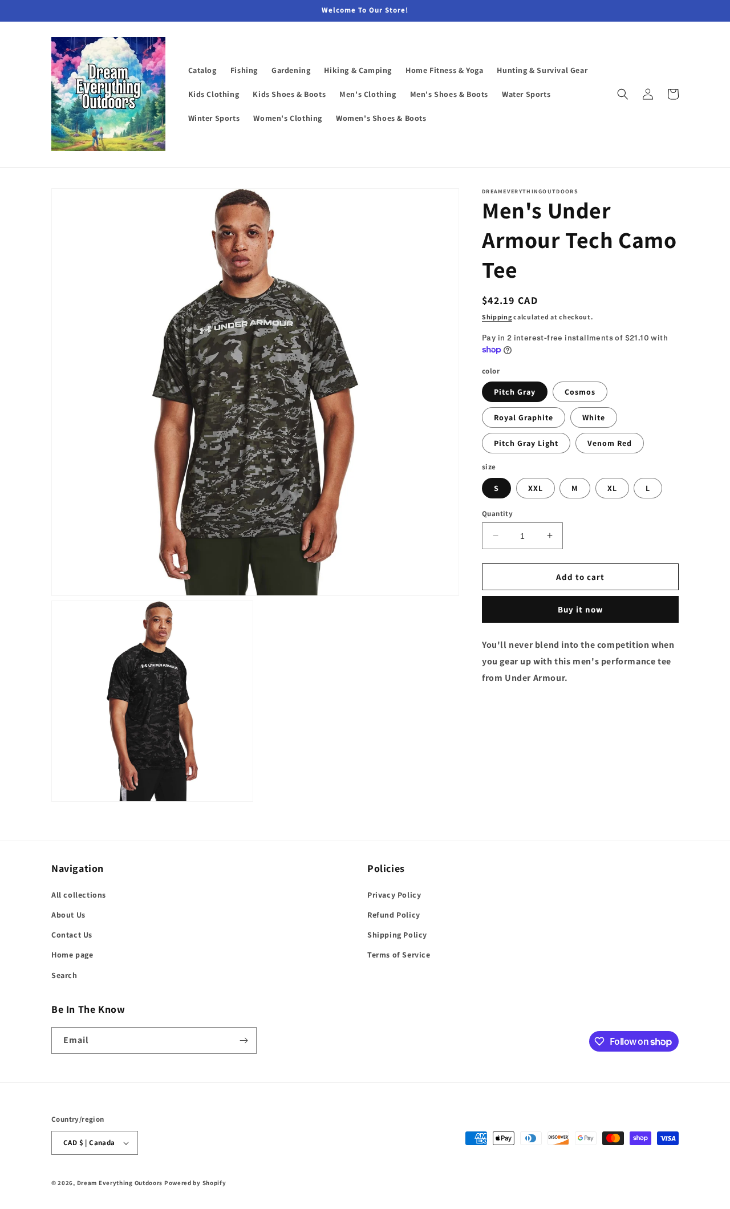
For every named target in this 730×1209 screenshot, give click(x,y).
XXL (535, 487)
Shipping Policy (397, 935)
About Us (68, 915)
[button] (622, 94)
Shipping (497, 317)
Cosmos (580, 391)
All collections (78, 895)
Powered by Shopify (195, 1183)
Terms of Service (399, 955)
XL (612, 487)
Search (64, 975)
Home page (72, 955)
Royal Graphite (523, 417)
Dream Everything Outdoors (120, 1183)
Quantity (497, 513)
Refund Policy (393, 915)
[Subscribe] (243, 1040)
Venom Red (609, 442)
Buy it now (580, 608)
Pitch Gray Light (526, 442)
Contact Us (71, 935)
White (593, 417)
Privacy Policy (394, 895)
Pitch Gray (515, 391)
